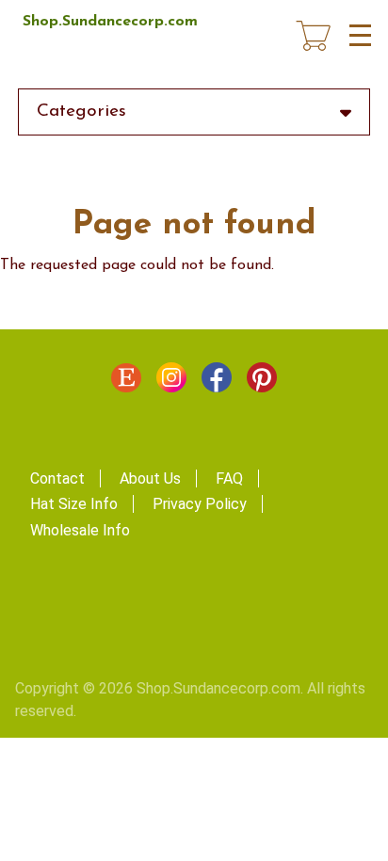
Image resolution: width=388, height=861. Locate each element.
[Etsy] (126, 382)
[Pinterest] (262, 382)
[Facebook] (217, 382)
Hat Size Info (74, 504)
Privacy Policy (200, 504)
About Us (150, 478)
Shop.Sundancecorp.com (110, 21)
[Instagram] (171, 382)
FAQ (229, 478)
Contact (57, 478)
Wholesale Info (80, 530)
